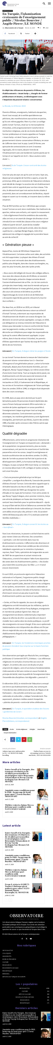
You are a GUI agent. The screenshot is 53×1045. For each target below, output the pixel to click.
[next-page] (10, 900)
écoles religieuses (21, 729)
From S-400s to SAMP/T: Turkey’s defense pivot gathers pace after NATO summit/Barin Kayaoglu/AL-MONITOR (17, 888)
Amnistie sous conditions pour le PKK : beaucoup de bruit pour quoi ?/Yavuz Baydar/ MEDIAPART (20, 793)
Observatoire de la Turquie (14, 28)
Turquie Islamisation (9, 733)
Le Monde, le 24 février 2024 (14, 106)
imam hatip (40, 729)
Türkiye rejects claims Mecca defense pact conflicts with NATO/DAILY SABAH (19, 807)
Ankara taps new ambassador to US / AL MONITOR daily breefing (13, 753)
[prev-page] (6, 900)
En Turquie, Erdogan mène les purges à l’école (31, 351)
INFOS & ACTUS (7, 11)
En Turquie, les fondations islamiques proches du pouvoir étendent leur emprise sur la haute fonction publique (26, 646)
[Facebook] (12, 739)
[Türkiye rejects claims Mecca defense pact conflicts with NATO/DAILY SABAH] (42, 809)
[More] (35, 33)
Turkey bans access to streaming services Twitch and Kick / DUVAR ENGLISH (40, 753)
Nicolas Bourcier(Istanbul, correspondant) (20, 718)
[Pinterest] (24, 739)
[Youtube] (30, 938)
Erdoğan (32, 729)
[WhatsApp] (29, 739)
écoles (12, 729)
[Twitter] (18, 739)
